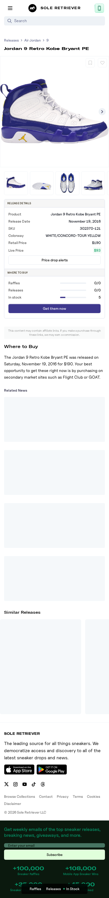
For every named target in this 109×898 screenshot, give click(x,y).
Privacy (63, 796)
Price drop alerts (55, 260)
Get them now (54, 308)
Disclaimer (12, 803)
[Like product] (102, 62)
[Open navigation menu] (10, 8)
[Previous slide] (6, 111)
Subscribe (55, 854)
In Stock (73, 889)
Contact (46, 796)
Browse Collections (19, 796)
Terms (78, 796)
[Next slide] (102, 111)
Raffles (35, 889)
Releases (11, 40)
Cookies (93, 796)
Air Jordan (32, 40)
